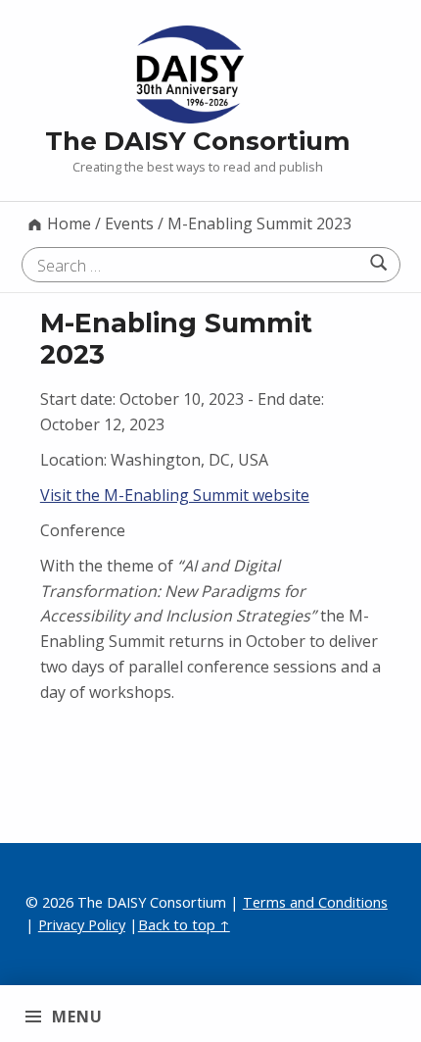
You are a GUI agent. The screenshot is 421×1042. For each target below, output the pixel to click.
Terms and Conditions (315, 902)
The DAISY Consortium (198, 140)
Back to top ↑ (184, 925)
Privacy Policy (81, 925)
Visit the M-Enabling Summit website (174, 495)
